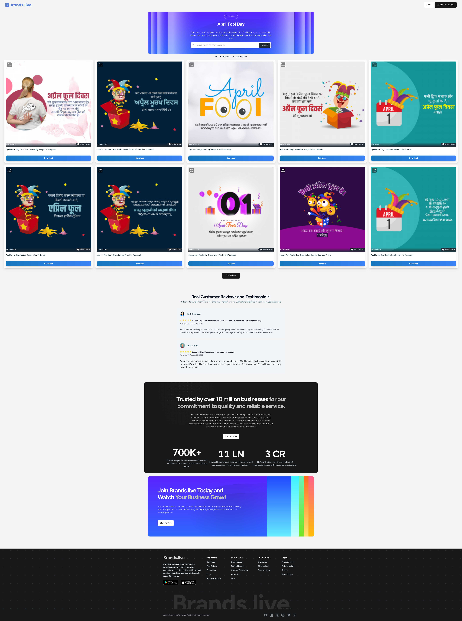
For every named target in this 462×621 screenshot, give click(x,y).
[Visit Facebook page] (267, 615)
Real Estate (212, 566)
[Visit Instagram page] (284, 615)
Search (265, 45)
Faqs (233, 578)
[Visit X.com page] (278, 615)
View (52, 108)
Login (429, 5)
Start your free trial (446, 5)
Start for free (231, 436)
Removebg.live (264, 570)
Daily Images (236, 562)
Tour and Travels (214, 578)
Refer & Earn (287, 574)
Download (48, 158)
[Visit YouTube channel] (296, 615)
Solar (209, 574)
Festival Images (237, 566)
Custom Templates (239, 570)
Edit (43, 108)
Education (211, 570)
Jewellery (211, 562)
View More (231, 275)
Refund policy (288, 566)
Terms (284, 570)
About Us (235, 574)
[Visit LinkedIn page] (273, 615)
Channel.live (263, 566)
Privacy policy (287, 562)
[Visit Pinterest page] (290, 615)
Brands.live (174, 557)
